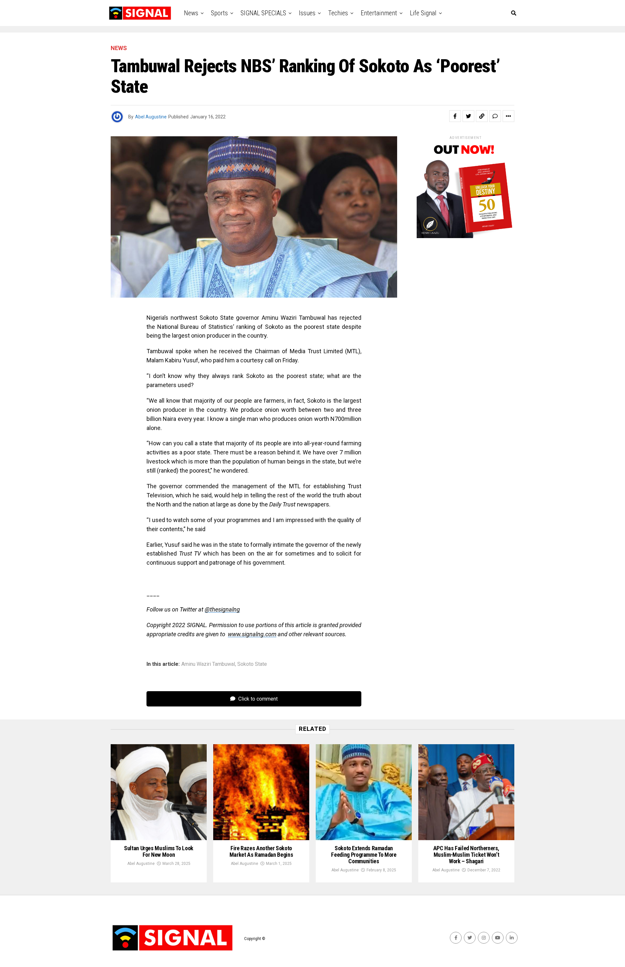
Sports (219, 13)
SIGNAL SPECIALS (263, 13)
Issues (307, 13)
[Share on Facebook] (455, 116)
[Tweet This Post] (468, 116)
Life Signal (423, 13)
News (191, 13)
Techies (338, 13)
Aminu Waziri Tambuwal (208, 664)
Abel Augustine (151, 116)
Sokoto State (252, 664)
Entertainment (379, 13)
